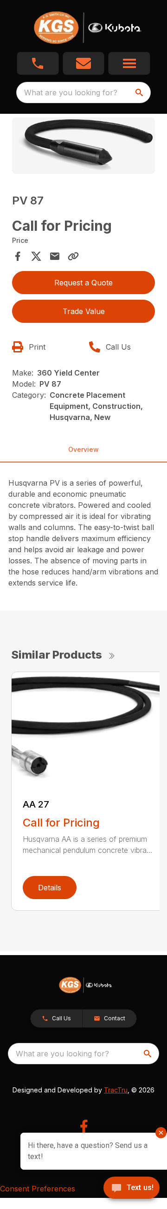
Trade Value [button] (84, 311)
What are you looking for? (70, 92)
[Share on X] (36, 256)
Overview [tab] (83, 449)
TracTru (116, 1090)
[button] (38, 63)
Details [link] (49, 887)
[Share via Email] (54, 256)
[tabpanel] (83, 147)
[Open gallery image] (83, 145)
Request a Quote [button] (83, 282)
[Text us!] (131, 1188)
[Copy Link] (73, 256)
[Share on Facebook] (17, 256)
